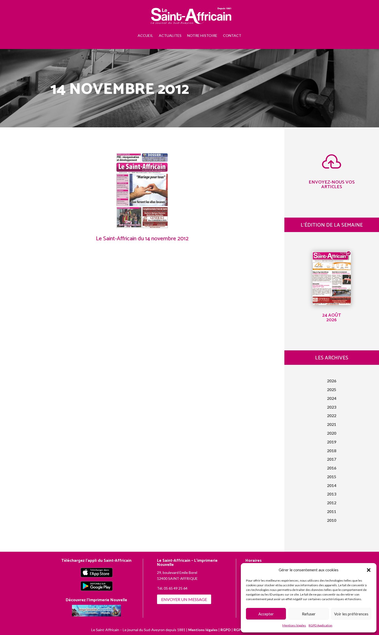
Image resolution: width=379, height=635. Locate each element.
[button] (368, 570)
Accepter (266, 614)
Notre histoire (202, 35)
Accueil (145, 35)
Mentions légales (294, 625)
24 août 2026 (331, 317)
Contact (232, 35)
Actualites (170, 35)
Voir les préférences (351, 614)
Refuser (309, 614)
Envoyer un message (184, 599)
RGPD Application (320, 625)
